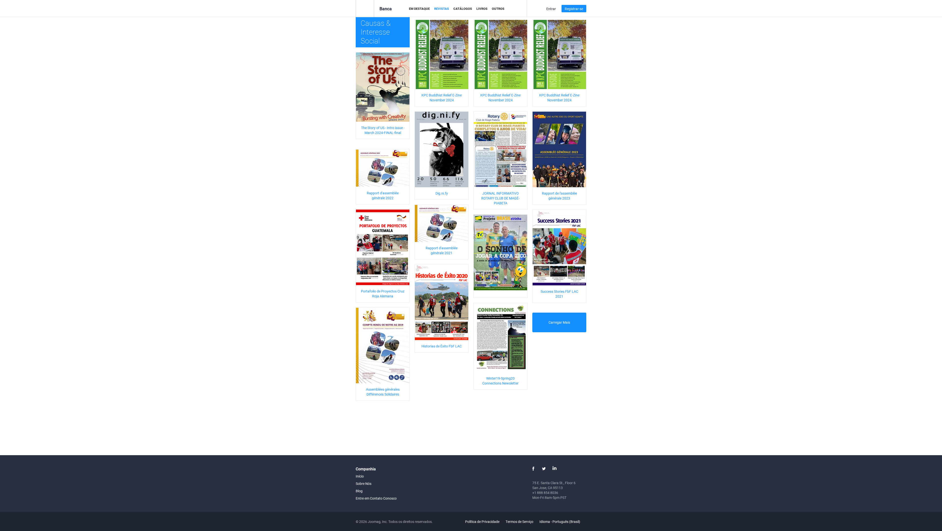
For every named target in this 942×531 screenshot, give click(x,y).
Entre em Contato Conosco (376, 498)
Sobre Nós (363, 483)
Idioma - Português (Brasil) (560, 521)
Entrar (551, 8)
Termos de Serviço (519, 521)
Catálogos (462, 8)
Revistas (441, 8)
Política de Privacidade (482, 521)
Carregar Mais (559, 322)
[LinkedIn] (554, 469)
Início (360, 476)
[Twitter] (544, 469)
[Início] (365, 8)
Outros (498, 8)
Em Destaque (419, 8)
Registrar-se (574, 8)
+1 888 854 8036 (545, 492)
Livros (481, 8)
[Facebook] (533, 469)
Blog (359, 491)
